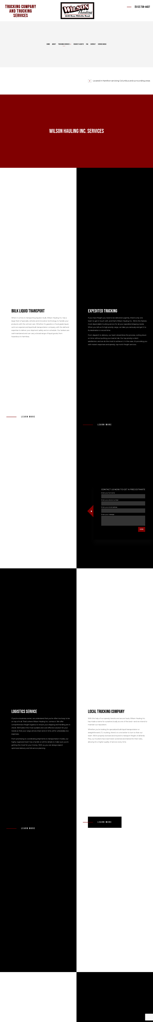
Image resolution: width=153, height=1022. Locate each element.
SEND (141, 529)
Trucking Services (64, 44)
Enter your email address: (109, 507)
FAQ (87, 44)
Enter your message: (107, 514)
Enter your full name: (108, 493)
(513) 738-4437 (142, 7)
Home (48, 44)
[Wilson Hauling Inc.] (77, 10)
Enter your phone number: (110, 500)
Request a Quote (79, 44)
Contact (93, 44)
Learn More (28, 417)
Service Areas (102, 44)
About (54, 44)
